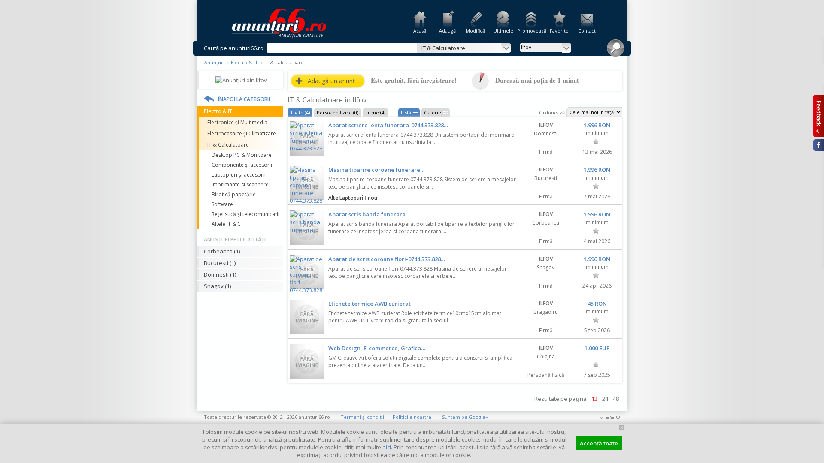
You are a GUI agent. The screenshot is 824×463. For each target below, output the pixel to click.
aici (386, 447)
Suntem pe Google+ (465, 417)
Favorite (559, 30)
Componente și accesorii (242, 164)
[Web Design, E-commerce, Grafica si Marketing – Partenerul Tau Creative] (307, 361)
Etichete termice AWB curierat (369, 303)
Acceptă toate (599, 443)
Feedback (818, 115)
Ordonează (552, 112)
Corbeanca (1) (222, 251)
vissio (609, 417)
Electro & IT (244, 62)
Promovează (531, 30)
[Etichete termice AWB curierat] (307, 317)
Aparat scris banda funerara (367, 214)
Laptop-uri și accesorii (239, 174)
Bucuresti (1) (220, 263)
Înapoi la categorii (244, 99)
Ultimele (503, 30)
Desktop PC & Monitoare (242, 155)
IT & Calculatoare (228, 144)
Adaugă (447, 30)
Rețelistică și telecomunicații (245, 214)
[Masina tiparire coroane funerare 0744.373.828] (307, 183)
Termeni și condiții (362, 417)
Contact (587, 30)
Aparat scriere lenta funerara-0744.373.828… (388, 125)
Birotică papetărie (234, 194)
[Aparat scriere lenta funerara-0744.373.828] (307, 138)
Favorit (596, 141)
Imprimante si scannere (240, 184)
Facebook (818, 145)
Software (222, 204)
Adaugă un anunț (331, 81)
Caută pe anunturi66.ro (234, 48)
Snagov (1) (217, 286)
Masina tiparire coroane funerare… (376, 170)
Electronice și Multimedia (237, 122)
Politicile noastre (412, 417)
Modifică (475, 30)
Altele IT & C (226, 224)
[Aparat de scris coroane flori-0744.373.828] (307, 272)
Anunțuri (214, 62)
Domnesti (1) (220, 274)
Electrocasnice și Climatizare (241, 133)
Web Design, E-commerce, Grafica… (376, 348)
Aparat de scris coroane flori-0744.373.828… (386, 259)
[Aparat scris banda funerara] (307, 227)
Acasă (419, 30)
